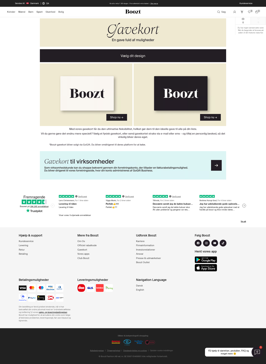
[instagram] (206, 243)
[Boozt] (133, 12)
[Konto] (234, 11)
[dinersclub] (59, 288)
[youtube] (214, 243)
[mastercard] (32, 288)
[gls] (90, 288)
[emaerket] (127, 342)
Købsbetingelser (97, 350)
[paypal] (32, 298)
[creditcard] (41, 298)
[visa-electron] (50, 288)
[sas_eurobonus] (59, 298)
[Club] (242, 11)
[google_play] (206, 260)
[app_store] (206, 268)
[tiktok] (223, 243)
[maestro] (41, 288)
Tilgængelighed (113, 350)
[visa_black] (22, 288)
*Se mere (154, 3)
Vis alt (243, 221)
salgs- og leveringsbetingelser (53, 312)
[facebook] (198, 243)
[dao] (81, 288)
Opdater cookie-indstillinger (161, 351)
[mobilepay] (22, 298)
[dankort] (50, 298)
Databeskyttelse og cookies (135, 350)
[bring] (109, 288)
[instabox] (100, 288)
